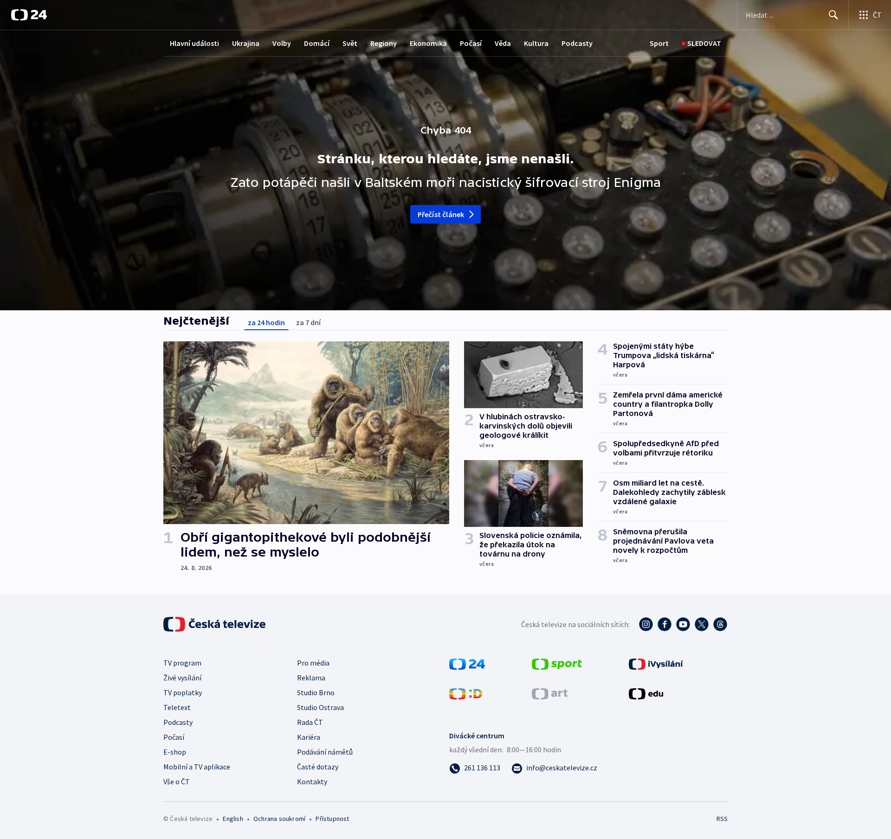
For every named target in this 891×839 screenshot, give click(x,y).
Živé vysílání (182, 677)
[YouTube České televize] (683, 624)
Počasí (471, 43)
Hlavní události (194, 43)
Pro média (313, 662)
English (233, 818)
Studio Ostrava (320, 707)
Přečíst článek (441, 214)
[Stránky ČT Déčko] (465, 693)
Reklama (311, 677)
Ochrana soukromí (279, 818)
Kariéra (308, 737)
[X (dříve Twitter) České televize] (701, 624)
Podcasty (577, 43)
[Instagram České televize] (646, 624)
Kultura (536, 43)
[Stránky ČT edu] (646, 693)
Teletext (177, 707)
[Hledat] (833, 15)
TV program (182, 662)
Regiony (383, 43)
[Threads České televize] (720, 624)
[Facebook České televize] (664, 624)
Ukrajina (245, 43)
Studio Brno (316, 692)
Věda (503, 43)
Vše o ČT (176, 781)
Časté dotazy (317, 766)
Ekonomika (428, 43)
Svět (349, 43)
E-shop (174, 751)
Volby (281, 43)
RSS (722, 818)
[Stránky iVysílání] (656, 663)
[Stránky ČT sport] (557, 663)
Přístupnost (332, 818)
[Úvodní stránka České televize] (215, 624)
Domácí (316, 43)
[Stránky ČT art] (550, 693)
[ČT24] (29, 14)
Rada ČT (310, 722)
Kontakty (312, 781)
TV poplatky (182, 692)
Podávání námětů (325, 751)
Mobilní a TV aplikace (196, 766)
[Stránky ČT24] (467, 663)
